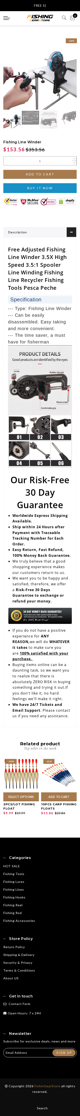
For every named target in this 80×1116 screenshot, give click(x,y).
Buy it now (40, 188)
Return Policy (14, 947)
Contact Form (19, 1004)
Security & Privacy (17, 962)
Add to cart (40, 174)
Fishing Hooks (14, 897)
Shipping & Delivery (18, 955)
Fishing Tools (13, 874)
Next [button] (63, 75)
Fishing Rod (12, 913)
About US (11, 978)
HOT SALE (11, 866)
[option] (40, 73)
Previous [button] (11, 75)
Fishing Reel (13, 905)
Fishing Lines (13, 889)
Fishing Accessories (19, 921)
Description (17, 232)
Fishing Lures (13, 882)
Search (42, 1108)
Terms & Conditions (19, 970)
